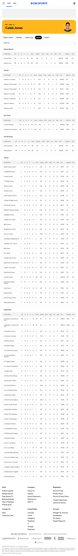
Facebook (31, 521)
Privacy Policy (58, 494)
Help (4, 513)
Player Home (8, 38)
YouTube (31, 513)
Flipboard (31, 529)
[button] (3, 3)
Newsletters (57, 515)
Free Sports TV (7, 496)
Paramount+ (32, 499)
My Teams (56, 518)
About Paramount (34, 496)
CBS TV (30, 502)
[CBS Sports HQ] (35, 534)
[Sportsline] (23, 538)
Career (46, 38)
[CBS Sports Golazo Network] (55, 534)
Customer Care (7, 515)
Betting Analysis (8, 499)
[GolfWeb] (39, 543)
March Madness (8, 502)
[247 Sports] (8, 538)
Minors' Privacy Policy (61, 496)
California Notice (59, 503)
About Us (31, 491)
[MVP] (61, 538)
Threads (30, 527)
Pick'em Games (7, 491)
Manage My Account (60, 513)
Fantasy (19, 38)
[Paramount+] (36, 538)
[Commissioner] (49, 538)
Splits (38, 38)
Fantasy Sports (7, 494)
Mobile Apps (6, 505)
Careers (30, 494)
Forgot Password (59, 521)
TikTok (30, 515)
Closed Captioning (60, 500)
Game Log (29, 38)
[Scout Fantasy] (71, 538)
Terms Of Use (58, 491)
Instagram (31, 518)
